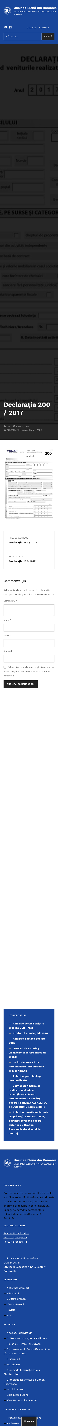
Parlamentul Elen (18, 1423)
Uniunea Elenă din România (35, 8)
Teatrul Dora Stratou (16, 1233)
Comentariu (10, 601)
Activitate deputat (18, 1287)
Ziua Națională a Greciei (22, 1400)
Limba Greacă (15, 1304)
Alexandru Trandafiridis (20, 430)
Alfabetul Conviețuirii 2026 (30, 1033)
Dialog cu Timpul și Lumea (24, 1343)
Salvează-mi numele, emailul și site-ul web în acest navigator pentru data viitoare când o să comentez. (29, 671)
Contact (44, 27)
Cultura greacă (16, 1298)
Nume (7, 620)
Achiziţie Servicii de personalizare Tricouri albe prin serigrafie (26, 1066)
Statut (11, 1315)
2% (8, 426)
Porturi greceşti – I (15, 1237)
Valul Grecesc (15, 1389)
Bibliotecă (13, 1293)
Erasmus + (13, 1358)
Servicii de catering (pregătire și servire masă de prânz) (27, 1052)
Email (7, 635)
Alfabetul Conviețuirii (20, 1332)
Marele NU (13, 1364)
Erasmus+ (32, 27)
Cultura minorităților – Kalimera (27, 1338)
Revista (11, 1309)
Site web (8, 651)
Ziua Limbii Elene (18, 1394)
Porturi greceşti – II (16, 1241)
